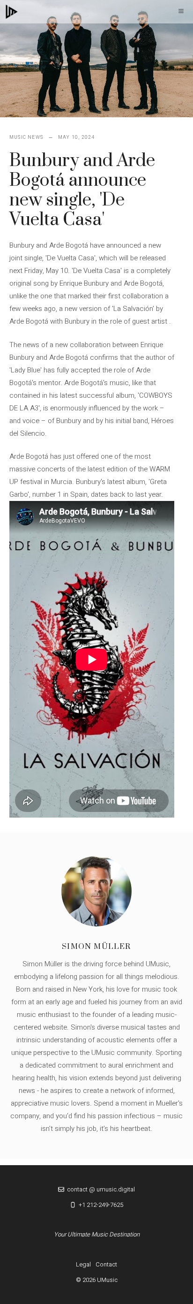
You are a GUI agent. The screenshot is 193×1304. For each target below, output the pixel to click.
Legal (83, 1264)
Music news (26, 137)
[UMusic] (12, 11)
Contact (106, 1264)
